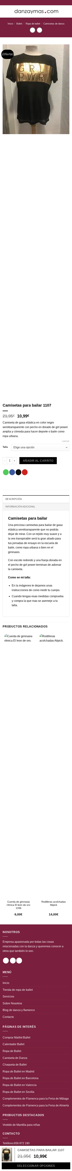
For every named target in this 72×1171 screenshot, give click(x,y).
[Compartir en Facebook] (12, 472)
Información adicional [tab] (20, 506)
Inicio (10, 23)
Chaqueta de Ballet (15, 1064)
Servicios (8, 996)
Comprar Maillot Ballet (16, 1037)
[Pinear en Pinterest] (25, 472)
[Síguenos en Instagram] (6, 960)
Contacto (8, 1016)
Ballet (19, 23)
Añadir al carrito (38, 460)
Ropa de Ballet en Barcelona (20, 1078)
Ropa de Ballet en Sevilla (18, 1091)
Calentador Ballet (13, 1044)
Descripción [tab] (13, 499)
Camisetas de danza (54, 23)
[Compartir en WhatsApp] (6, 472)
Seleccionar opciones (36, 1165)
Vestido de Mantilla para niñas (21, 1124)
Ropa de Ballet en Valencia (20, 1085)
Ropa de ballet (33, 23)
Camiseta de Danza (15, 1057)
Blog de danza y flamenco (19, 1010)
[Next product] (32, 30)
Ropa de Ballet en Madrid (18, 1071)
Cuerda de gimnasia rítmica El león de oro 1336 (18, 904)
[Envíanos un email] (19, 960)
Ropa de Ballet (12, 1051)
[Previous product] (39, 30)
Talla (5, 447)
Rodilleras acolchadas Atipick (53, 903)
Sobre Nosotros (12, 1003)
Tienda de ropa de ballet (18, 989)
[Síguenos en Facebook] (13, 960)
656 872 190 (22, 1143)
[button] (5, 11)
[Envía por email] (18, 472)
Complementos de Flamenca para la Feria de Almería (36, 1105)
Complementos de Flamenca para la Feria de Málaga (36, 1098)
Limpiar (65, 441)
